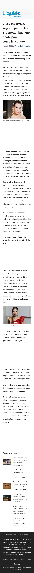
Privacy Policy (17, 534)
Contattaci (28, 559)
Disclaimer (25, 534)
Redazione (9, 534)
